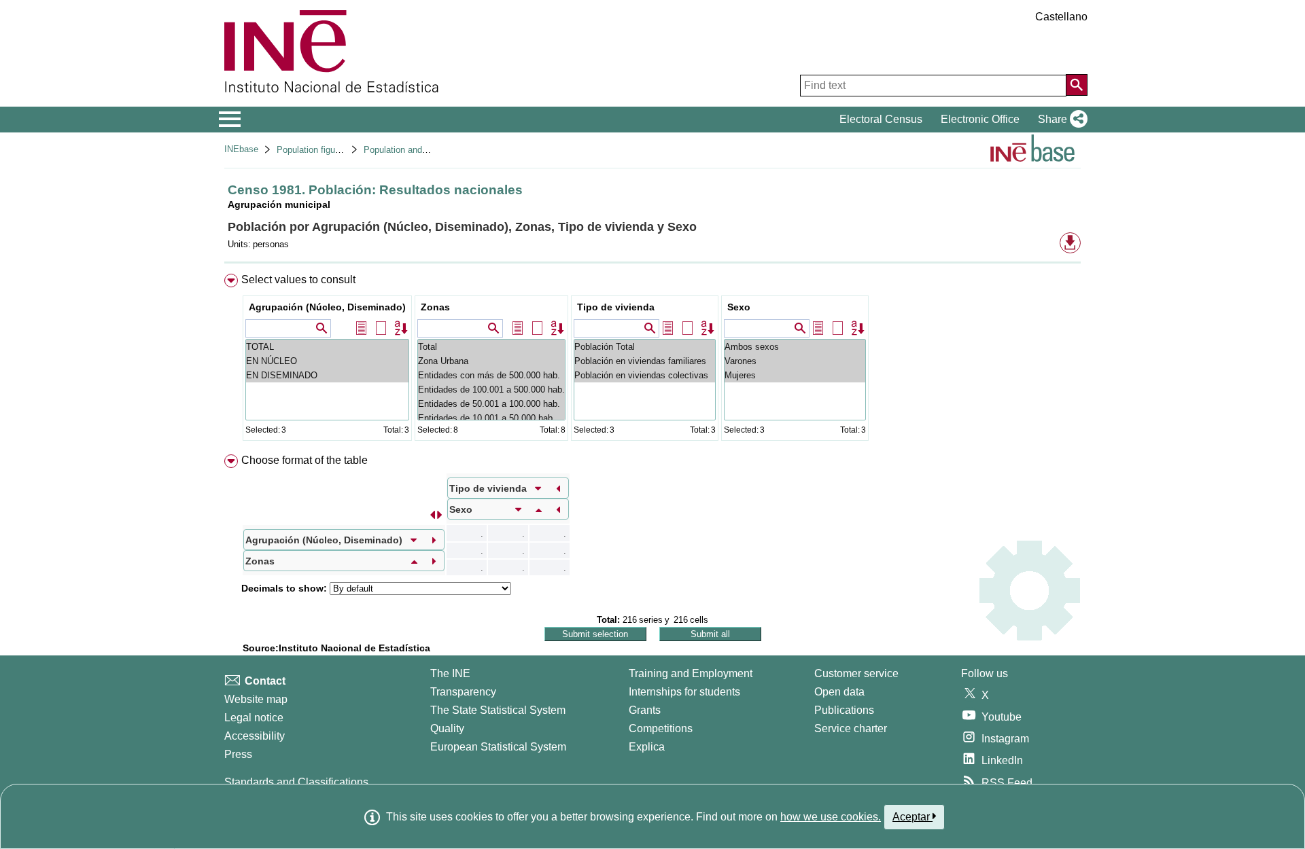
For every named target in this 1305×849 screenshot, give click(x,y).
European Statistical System (498, 747)
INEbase (241, 149)
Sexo (738, 307)
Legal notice (253, 717)
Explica (647, 747)
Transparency (463, 692)
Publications (844, 710)
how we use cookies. (830, 817)
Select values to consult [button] (298, 279)
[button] (1060, 119)
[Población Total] (644, 347)
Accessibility (254, 736)
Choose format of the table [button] (304, 460)
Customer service (856, 673)
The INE (450, 673)
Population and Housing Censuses (431, 150)
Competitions (661, 728)
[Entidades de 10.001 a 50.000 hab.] (491, 418)
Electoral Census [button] (880, 119)
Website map (256, 699)
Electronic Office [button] (980, 119)
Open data (839, 692)
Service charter (850, 728)
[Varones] (795, 361)
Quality (447, 728)
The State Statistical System (498, 710)
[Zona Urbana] (491, 361)
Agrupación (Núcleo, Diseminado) (327, 307)
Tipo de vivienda (616, 307)
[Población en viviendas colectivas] (644, 375)
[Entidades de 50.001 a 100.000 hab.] (491, 404)
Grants (645, 710)
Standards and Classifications (296, 782)
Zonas (435, 307)
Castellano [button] (1061, 16)
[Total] (491, 347)
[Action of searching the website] (1077, 85)
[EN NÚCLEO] (327, 361)
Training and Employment (690, 673)
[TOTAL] (327, 347)
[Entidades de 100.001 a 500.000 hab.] (491, 389)
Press (238, 754)
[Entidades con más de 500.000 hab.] (491, 375)
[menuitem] (652, 360)
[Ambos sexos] (795, 347)
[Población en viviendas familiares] (644, 361)
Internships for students (684, 692)
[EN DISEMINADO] (327, 375)
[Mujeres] (795, 375)
